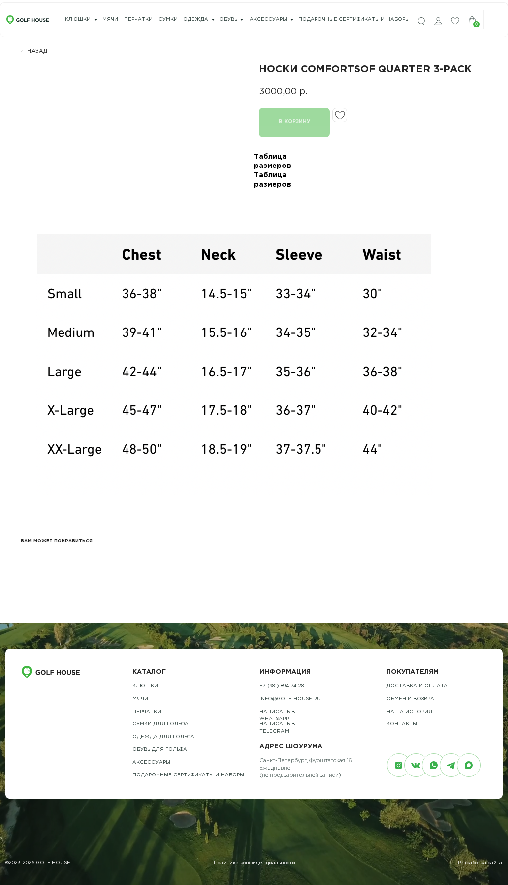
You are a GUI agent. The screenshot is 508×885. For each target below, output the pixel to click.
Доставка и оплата (417, 686)
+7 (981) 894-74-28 (281, 686)
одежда (195, 19)
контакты (401, 724)
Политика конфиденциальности (254, 863)
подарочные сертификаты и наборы (354, 19)
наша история (409, 712)
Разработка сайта (480, 863)
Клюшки (78, 19)
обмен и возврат (412, 699)
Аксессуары (268, 19)
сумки (168, 19)
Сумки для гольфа (160, 724)
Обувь (228, 19)
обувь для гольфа (159, 749)
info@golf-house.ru (290, 699)
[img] (421, 21)
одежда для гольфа (163, 737)
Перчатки (146, 712)
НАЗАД (37, 51)
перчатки (138, 19)
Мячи (140, 699)
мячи (110, 19)
